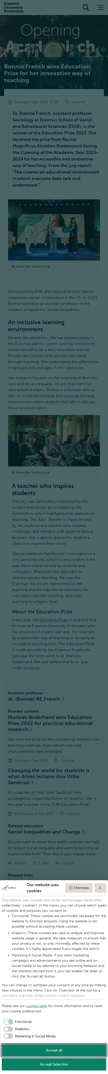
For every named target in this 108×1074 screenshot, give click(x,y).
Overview (81, 888)
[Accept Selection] (100, 888)
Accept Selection (54, 1064)
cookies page (36, 1006)
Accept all (54, 1050)
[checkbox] (17, 1022)
